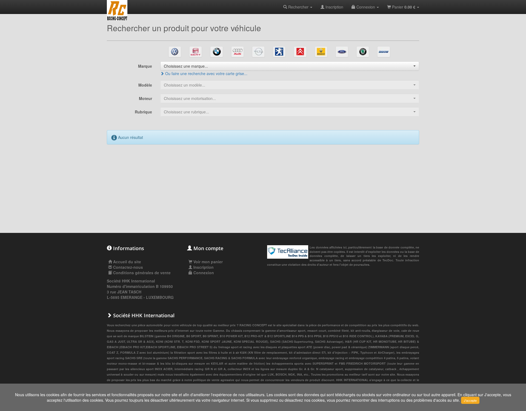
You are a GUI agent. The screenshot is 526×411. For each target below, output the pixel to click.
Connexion (365, 7)
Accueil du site (127, 261)
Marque (145, 66)
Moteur (145, 98)
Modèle (145, 85)
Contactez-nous (128, 267)
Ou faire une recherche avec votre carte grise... (205, 73)
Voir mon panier (207, 261)
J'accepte (470, 400)
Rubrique (143, 112)
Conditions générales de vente (142, 272)
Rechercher (298, 7)
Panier (403, 7)
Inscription (333, 7)
